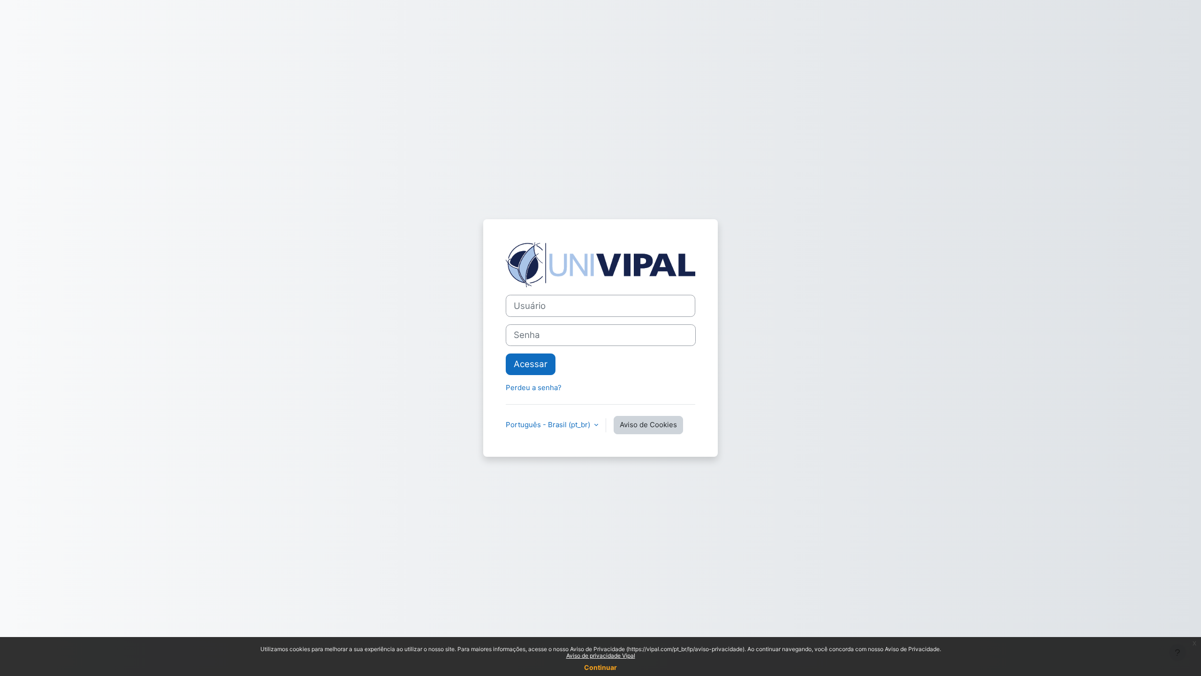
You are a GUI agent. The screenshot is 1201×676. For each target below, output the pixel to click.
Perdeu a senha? (534, 387)
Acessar (530, 364)
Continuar (600, 667)
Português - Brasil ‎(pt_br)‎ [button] (549, 424)
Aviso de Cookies (648, 424)
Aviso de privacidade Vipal (600, 655)
